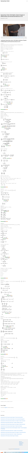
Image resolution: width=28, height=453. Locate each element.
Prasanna (8, 401)
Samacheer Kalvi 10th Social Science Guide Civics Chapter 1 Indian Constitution (13, 420)
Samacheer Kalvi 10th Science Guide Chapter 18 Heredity (9, 435)
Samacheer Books (21, 452)
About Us (20, 441)
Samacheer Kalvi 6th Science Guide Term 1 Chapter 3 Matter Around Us (12, 422)
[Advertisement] (14, 7)
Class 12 (11, 401)
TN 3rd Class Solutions (5, 452)
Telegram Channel (23, 452)
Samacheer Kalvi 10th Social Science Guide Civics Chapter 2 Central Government (13, 432)
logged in (6, 407)
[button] (14, 452)
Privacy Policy (21, 442)
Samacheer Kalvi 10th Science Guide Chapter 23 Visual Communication (12, 417)
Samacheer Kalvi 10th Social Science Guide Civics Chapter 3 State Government (13, 424)
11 (17, 452)
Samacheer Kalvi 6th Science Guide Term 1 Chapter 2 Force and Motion (12, 430)
